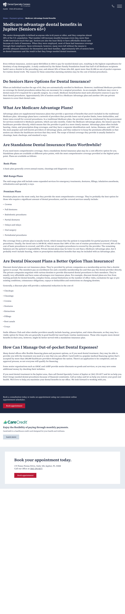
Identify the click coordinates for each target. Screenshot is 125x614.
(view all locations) (16, 9)
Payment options (16, 18)
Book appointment (14, 405)
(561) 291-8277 (36, 468)
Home (5, 18)
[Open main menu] (119, 6)
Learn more (11, 437)
